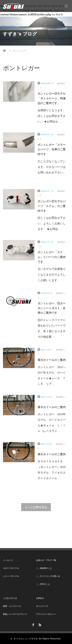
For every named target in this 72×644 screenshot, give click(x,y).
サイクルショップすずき (26, 638)
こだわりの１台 (10, 598)
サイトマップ (42, 606)
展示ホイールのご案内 (52, 359)
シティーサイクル (11, 576)
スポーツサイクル (11, 568)
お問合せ (40, 598)
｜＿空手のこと (43, 584)
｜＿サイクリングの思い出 (48, 576)
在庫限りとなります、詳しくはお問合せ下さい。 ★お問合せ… (52, 116)
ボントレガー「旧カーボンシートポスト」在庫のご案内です (52, 308)
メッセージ (8, 560)
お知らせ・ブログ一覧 (46, 560)
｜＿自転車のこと (44, 568)
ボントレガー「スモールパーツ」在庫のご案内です (52, 149)
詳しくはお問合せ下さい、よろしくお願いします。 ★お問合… (52, 223)
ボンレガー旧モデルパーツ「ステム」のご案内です (52, 206)
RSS (39, 624)
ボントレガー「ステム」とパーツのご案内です (52, 257)
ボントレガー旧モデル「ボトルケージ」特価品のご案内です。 (52, 98)
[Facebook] (33, 624)
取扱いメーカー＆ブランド (15, 614)
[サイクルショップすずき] (13, 6)
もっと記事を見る (36, 507)
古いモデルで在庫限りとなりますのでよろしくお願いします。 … (52, 275)
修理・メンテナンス (12, 606)
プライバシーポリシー (46, 614)
